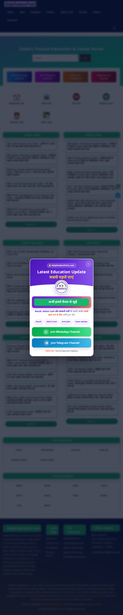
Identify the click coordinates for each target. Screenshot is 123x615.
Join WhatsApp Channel (65, 331)
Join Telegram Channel (65, 343)
